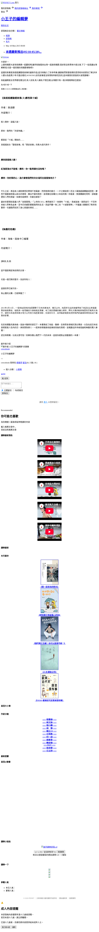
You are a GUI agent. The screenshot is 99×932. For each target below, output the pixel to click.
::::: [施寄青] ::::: (49, 740)
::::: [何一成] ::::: (49, 737)
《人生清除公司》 (49, 672)
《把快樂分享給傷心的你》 (49, 615)
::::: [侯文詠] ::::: (49, 722)
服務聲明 (72, 898)
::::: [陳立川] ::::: (49, 731)
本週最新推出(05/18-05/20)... (24, 51)
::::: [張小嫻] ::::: (49, 725)
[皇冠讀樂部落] (49, 847)
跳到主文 (5, 26)
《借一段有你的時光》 (49, 587)
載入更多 (5, 378)
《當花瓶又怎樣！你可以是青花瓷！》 (49, 643)
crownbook (5, 349)
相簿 (8, 36)
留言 (25, 363)
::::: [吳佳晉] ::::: (49, 748)
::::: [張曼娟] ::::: (49, 719)
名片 (8, 42)
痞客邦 (19, 363)
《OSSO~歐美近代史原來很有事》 (49, 700)
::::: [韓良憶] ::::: (49, 743)
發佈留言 (5, 393)
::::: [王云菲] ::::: (49, 751)
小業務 (19, 369)
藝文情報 (21, 31)
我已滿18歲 (6, 927)
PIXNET (31, 898)
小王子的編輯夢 (14, 19)
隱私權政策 (63, 898)
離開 (13, 927)
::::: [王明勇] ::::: (49, 734)
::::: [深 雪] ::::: (49, 728)
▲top (3, 374)
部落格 (9, 39)
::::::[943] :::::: (49, 745)
